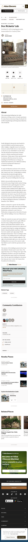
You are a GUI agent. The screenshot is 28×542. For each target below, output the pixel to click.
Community (4, 521)
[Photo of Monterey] (5, 398)
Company (4, 525)
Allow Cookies (21, 537)
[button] (7, 72)
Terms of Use (11, 285)
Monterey (13, 395)
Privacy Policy (5, 285)
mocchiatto (11, 325)
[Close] (25, 529)
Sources (5, 350)
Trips (2, 517)
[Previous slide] (3, 52)
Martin (4, 315)
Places (3, 508)
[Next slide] (24, 52)
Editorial (4, 512)
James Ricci (5, 325)
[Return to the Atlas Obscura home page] (9, 6)
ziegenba (16, 325)
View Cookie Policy (14, 533)
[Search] (23, 6)
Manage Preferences (11, 537)
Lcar (20, 325)
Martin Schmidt (8, 36)
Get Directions (14, 106)
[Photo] (23, 364)
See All (4, 327)
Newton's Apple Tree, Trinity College (9, 432)
